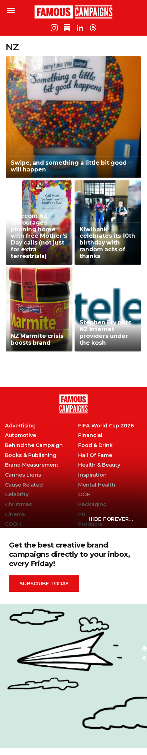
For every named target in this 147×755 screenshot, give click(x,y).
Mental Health (96, 485)
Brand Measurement (32, 465)
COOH (13, 524)
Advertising (20, 426)
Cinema (15, 515)
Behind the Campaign (34, 445)
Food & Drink (95, 445)
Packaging (92, 505)
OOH (84, 495)
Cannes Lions (23, 475)
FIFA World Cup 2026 (106, 426)
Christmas (18, 505)
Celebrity (17, 495)
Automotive (20, 435)
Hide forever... (110, 519)
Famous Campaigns (73, 11)
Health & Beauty (99, 465)
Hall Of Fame (95, 455)
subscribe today (44, 583)
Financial (90, 435)
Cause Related (24, 485)
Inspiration (92, 475)
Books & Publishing (30, 455)
